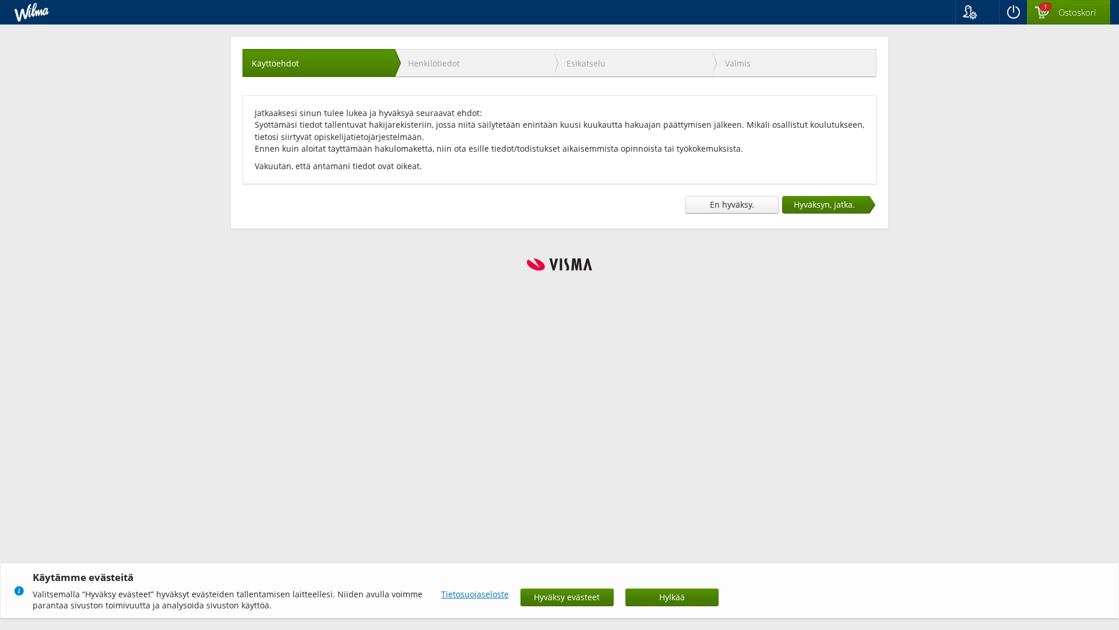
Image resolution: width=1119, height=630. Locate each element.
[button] (977, 12)
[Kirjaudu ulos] (1013, 12)
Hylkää (672, 597)
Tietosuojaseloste (475, 594)
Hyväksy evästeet (567, 597)
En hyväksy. (732, 204)
